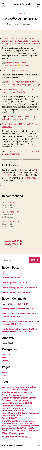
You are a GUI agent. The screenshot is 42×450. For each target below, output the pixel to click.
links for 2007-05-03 (21, 332)
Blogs (12, 387)
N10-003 (21, 170)
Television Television (9, 428)
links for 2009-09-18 (11, 316)
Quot (22, 418)
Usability (12, 430)
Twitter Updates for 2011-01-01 (16, 292)
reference (21, 151)
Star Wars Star (17, 423)
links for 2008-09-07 (11, 324)
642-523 (18, 175)
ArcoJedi (15, 24)
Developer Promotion (11, 400)
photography (33, 84)
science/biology (28, 116)
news (24, 63)
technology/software (11, 154)
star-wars (11, 82)
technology (25, 65)
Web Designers (34, 430)
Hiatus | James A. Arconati (13, 309)
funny (18, 84)
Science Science (29, 421)
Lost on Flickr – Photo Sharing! (15, 70)
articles (18, 63)
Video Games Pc (22, 430)
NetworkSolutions (10, 65)
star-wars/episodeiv (24, 82)
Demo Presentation (11, 395)
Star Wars (6, 423)
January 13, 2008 (29, 24)
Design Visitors (28, 397)
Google (27, 402)
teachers (10, 116)
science (18, 116)
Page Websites (9, 413)
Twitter (5, 361)
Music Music (17, 408)
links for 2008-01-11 (10, 202)
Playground (33, 413)
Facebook (25, 400)
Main (4, 358)
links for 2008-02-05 (10, 222)
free (28, 151)
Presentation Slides (12, 415)
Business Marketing (26, 387)
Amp (3, 387)
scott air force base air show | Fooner (18, 314)
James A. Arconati (21, 4)
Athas (7, 387)
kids (23, 119)
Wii (30, 437)
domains (11, 63)
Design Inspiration (11, 397)
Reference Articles (12, 421)
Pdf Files (22, 413)
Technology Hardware (10, 426)
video (4, 119)
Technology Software (29, 425)
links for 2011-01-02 (11, 278)
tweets (31, 428)
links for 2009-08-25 (10, 212)
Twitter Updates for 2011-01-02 (16, 282)
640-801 (27, 178)
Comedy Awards (6, 390)
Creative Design (20, 389)
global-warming (14, 119)
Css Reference (11, 392)
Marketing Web (28, 406)
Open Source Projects (13, 410)
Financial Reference (12, 403)
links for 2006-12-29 (19, 304)
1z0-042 (36, 178)
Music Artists (7, 408)
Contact (5, 375)
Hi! (3, 273)
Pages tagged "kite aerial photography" (19, 321)
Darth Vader (31, 393)
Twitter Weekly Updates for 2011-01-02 (19, 287)
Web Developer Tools (15, 436)
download (34, 151)
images (25, 84)
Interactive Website (12, 405)
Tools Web (22, 428)
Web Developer (13, 433)
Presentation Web (11, 418)
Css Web (23, 393)
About (30, 309)
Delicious (21, 14)
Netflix (24, 408)
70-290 (8, 175)
